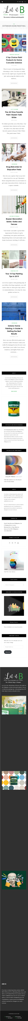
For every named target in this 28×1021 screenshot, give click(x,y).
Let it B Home (14, 109)
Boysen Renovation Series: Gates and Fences (14, 221)
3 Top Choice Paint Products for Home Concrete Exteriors (14, 60)
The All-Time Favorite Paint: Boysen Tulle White (14, 115)
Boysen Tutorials (14, 216)
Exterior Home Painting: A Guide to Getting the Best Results (14, 329)
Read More (14, 391)
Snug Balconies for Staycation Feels (14, 168)
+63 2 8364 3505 (8, 530)
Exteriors (14, 164)
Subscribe (8, 652)
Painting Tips (14, 270)
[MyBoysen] (14, 12)
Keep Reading (14, 83)
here (10, 627)
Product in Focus (14, 54)
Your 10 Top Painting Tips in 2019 (14, 275)
